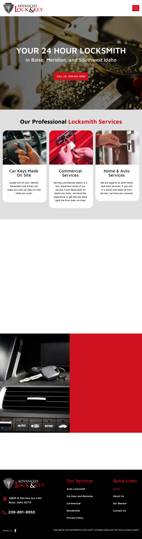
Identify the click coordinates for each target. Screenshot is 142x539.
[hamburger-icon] (135, 8)
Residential (73, 510)
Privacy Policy (75, 517)
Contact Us (119, 510)
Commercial (74, 503)
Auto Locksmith (76, 489)
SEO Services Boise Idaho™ (127, 530)
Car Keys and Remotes (80, 496)
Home (116, 489)
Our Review (120, 503)
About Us (118, 496)
